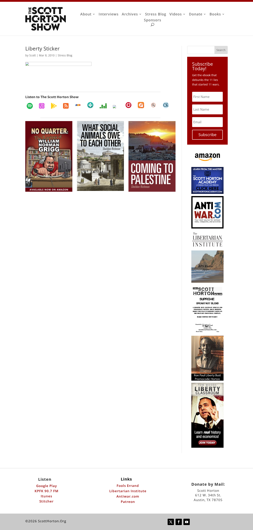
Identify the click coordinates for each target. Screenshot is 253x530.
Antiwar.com (127, 496)
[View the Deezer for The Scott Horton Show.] (103, 105)
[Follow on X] (171, 522)
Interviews (109, 14)
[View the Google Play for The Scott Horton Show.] (53, 105)
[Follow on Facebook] (179, 522)
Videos (175, 14)
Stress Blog (155, 14)
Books (215, 14)
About (86, 14)
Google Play (46, 486)
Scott (32, 55)
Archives (130, 14)
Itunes (46, 496)
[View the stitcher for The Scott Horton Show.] (77, 105)
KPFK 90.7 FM (47, 491)
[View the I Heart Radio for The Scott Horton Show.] (116, 107)
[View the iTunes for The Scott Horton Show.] (42, 105)
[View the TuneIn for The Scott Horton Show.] (90, 105)
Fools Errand (128, 485)
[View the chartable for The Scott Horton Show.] (165, 105)
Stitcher (46, 501)
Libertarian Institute (127, 491)
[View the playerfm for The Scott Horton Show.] (128, 105)
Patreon (128, 501)
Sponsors (152, 20)
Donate (195, 14)
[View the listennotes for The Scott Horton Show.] (153, 105)
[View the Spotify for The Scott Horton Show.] (29, 105)
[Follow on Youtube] (186, 522)
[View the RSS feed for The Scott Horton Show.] (66, 105)
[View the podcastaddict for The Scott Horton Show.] (140, 105)
